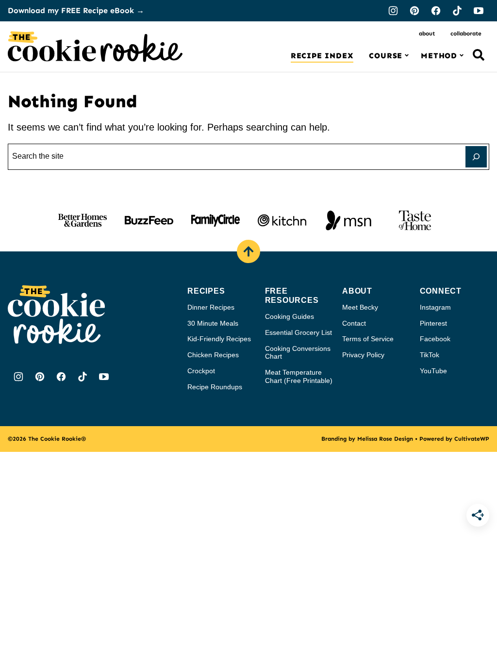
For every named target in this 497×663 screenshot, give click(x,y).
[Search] (478, 55)
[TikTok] (457, 10)
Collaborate (465, 33)
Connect (441, 291)
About (427, 33)
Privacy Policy (363, 355)
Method (439, 55)
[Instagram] (393, 10)
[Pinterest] (414, 10)
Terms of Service (368, 339)
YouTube (433, 371)
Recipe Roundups (214, 387)
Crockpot (201, 371)
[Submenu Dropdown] (407, 55)
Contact (354, 323)
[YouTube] (478, 10)
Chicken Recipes (213, 355)
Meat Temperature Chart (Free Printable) (298, 376)
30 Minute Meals (212, 323)
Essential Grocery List (298, 332)
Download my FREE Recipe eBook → (76, 10)
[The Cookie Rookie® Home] (95, 46)
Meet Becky (360, 307)
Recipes (206, 291)
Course (385, 55)
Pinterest (433, 323)
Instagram (435, 307)
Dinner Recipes (210, 307)
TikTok (429, 355)
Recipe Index (322, 55)
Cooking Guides (289, 316)
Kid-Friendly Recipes (219, 339)
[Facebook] (436, 10)
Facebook (435, 339)
